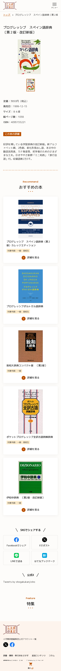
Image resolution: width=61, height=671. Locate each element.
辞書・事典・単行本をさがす (16, 655)
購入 (29, 668)
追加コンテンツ (39, 655)
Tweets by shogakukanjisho (19, 582)
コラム (52, 655)
